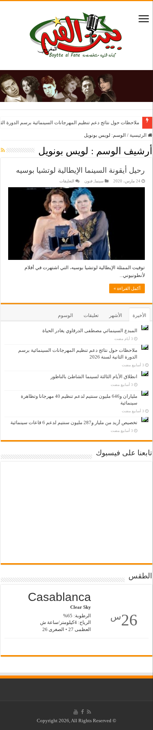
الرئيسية (139, 135)
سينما (99, 181)
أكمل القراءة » (127, 288)
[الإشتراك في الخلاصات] (3, 150)
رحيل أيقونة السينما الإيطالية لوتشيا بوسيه (80, 170)
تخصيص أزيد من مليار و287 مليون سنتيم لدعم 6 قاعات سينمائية (73, 422)
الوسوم (65, 315)
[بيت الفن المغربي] (76, 34)
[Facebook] (82, 711)
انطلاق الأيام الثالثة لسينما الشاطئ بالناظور (94, 376)
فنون (88, 181)
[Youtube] (76, 711)
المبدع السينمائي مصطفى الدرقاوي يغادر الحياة (89, 330)
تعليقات (91, 315)
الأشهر (115, 315)
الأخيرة (139, 315)
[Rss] (89, 711)
